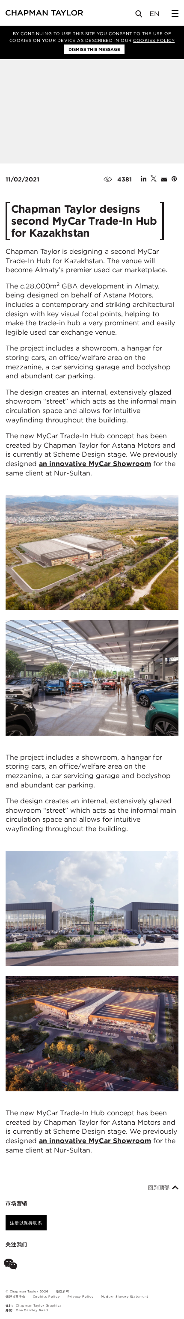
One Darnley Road (32, 1310)
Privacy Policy (81, 1296)
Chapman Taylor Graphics (38, 1305)
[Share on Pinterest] (174, 179)
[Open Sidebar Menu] (175, 13)
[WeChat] (12, 1265)
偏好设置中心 (16, 1296)
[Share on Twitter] (154, 179)
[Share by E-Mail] (164, 179)
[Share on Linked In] (143, 179)
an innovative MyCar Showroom (95, 464)
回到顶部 (160, 1188)
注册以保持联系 (26, 1222)
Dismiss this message (94, 49)
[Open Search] (139, 15)
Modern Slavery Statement (124, 1296)
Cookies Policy (154, 40)
